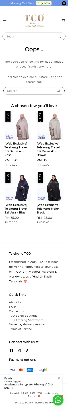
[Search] (59, 36)
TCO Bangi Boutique (23, 315)
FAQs (12, 307)
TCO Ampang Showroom (26, 320)
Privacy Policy (24, 402)
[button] (5, 21)
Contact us (16, 311)
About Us (15, 302)
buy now (44, 3)
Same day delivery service (27, 324)
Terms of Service (20, 329)
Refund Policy (44, 402)
